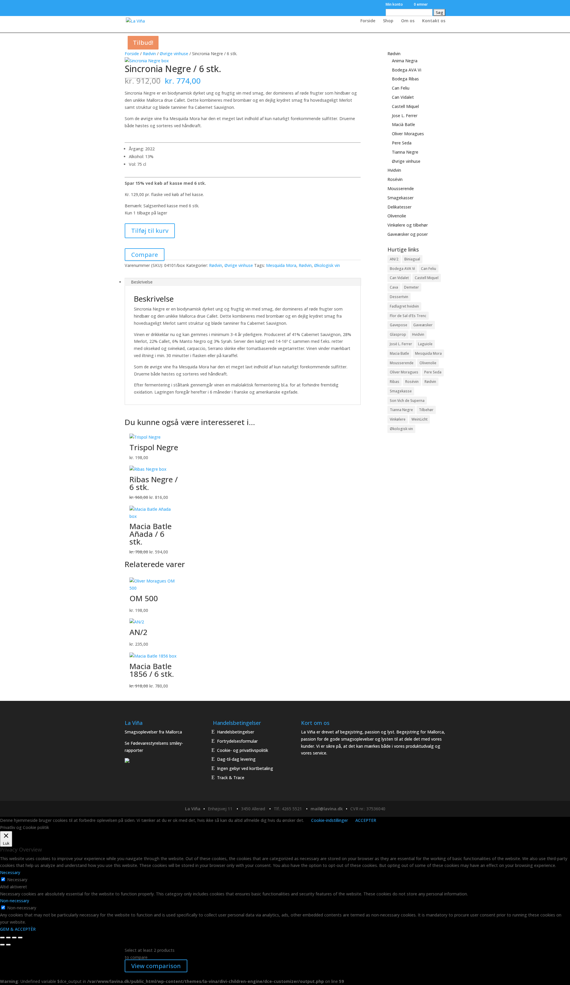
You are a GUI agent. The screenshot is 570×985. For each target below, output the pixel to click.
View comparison (156, 966)
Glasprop (398, 334)
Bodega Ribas (405, 79)
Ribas (394, 381)
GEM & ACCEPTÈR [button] (18, 929)
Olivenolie (396, 216)
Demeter (411, 287)
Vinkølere (398, 419)
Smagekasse (401, 391)
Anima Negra (404, 60)
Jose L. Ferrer (404, 115)
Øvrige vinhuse (174, 53)
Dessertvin (399, 296)
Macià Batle (403, 124)
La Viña (192, 808)
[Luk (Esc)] (20, 937)
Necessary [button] (10, 872)
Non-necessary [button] (14, 900)
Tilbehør (426, 409)
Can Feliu (400, 88)
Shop (388, 21)
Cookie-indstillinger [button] (329, 820)
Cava (394, 287)
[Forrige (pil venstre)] (2, 945)
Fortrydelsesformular (237, 741)
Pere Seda (401, 143)
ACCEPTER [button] (365, 820)
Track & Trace (230, 777)
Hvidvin (394, 170)
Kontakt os (433, 21)
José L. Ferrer (401, 343)
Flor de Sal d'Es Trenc (408, 315)
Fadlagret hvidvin (404, 306)
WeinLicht (419, 419)
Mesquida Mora (281, 265)
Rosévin (395, 179)
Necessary (17, 879)
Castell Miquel (405, 106)
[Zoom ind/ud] (2, 937)
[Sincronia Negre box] (147, 60)
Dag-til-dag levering (236, 759)
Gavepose (398, 324)
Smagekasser (400, 197)
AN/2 (394, 259)
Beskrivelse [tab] (142, 282)
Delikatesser (399, 207)
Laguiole (425, 343)
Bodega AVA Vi (406, 70)
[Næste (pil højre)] (8, 945)
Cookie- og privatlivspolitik (242, 750)
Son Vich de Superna (407, 400)
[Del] (14, 937)
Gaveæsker (423, 324)
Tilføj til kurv (149, 231)
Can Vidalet (403, 97)
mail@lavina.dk (327, 808)
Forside (367, 21)
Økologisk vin (327, 265)
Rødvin (149, 53)
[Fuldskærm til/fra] (8, 937)
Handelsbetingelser (235, 732)
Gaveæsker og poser (407, 234)
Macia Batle (399, 353)
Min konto (394, 5)
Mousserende (400, 188)
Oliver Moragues (408, 133)
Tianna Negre (405, 152)
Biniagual (412, 259)
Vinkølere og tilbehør (407, 225)
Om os (407, 21)
